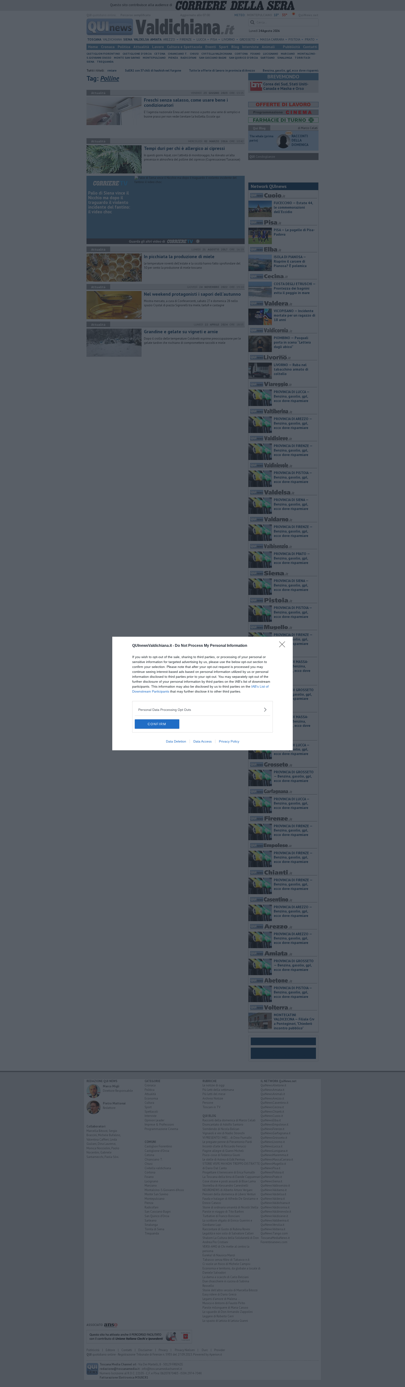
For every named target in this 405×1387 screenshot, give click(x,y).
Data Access (202, 741)
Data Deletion (176, 741)
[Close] (283, 645)
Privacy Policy (229, 741)
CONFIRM (157, 724)
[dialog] (202, 693)
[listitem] (202, 709)
